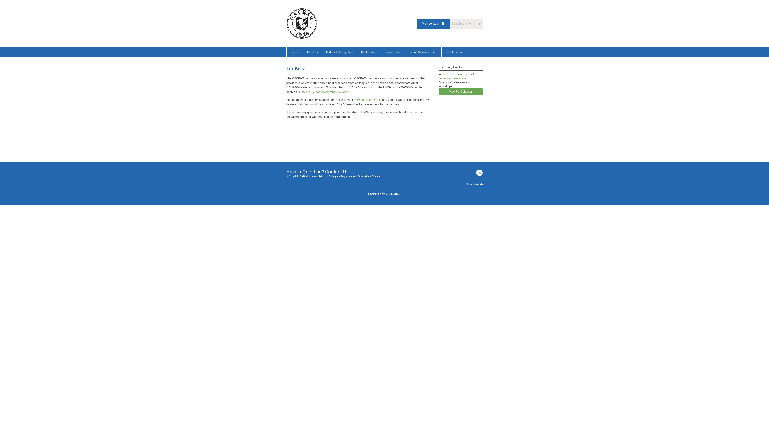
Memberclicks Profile (367, 100)
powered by (374, 194)
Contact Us (337, 172)
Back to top (472, 184)
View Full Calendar (460, 91)
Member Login (431, 23)
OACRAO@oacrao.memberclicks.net (325, 92)
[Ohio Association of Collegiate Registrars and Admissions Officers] (301, 38)
